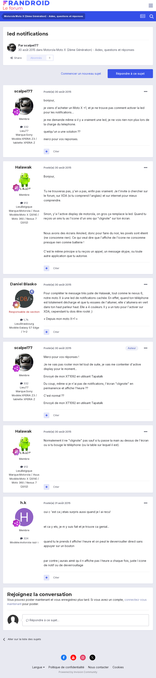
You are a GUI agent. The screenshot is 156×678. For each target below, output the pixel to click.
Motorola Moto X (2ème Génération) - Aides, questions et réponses (88, 50)
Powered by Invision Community (78, 672)
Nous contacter (98, 667)
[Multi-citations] (46, 151)
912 (25, 202)
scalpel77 (31, 45)
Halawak (23, 167)
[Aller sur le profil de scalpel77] (11, 47)
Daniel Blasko (23, 284)
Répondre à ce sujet (130, 73)
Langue (37, 667)
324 (25, 538)
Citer (56, 151)
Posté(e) (57, 91)
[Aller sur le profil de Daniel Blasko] (24, 299)
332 (25, 126)
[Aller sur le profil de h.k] (24, 517)
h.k (23, 503)
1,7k (25, 319)
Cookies (118, 667)
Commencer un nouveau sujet (81, 73)
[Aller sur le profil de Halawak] (24, 182)
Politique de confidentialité (66, 667)
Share (17, 57)
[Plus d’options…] (146, 91)
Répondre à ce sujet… (44, 620)
